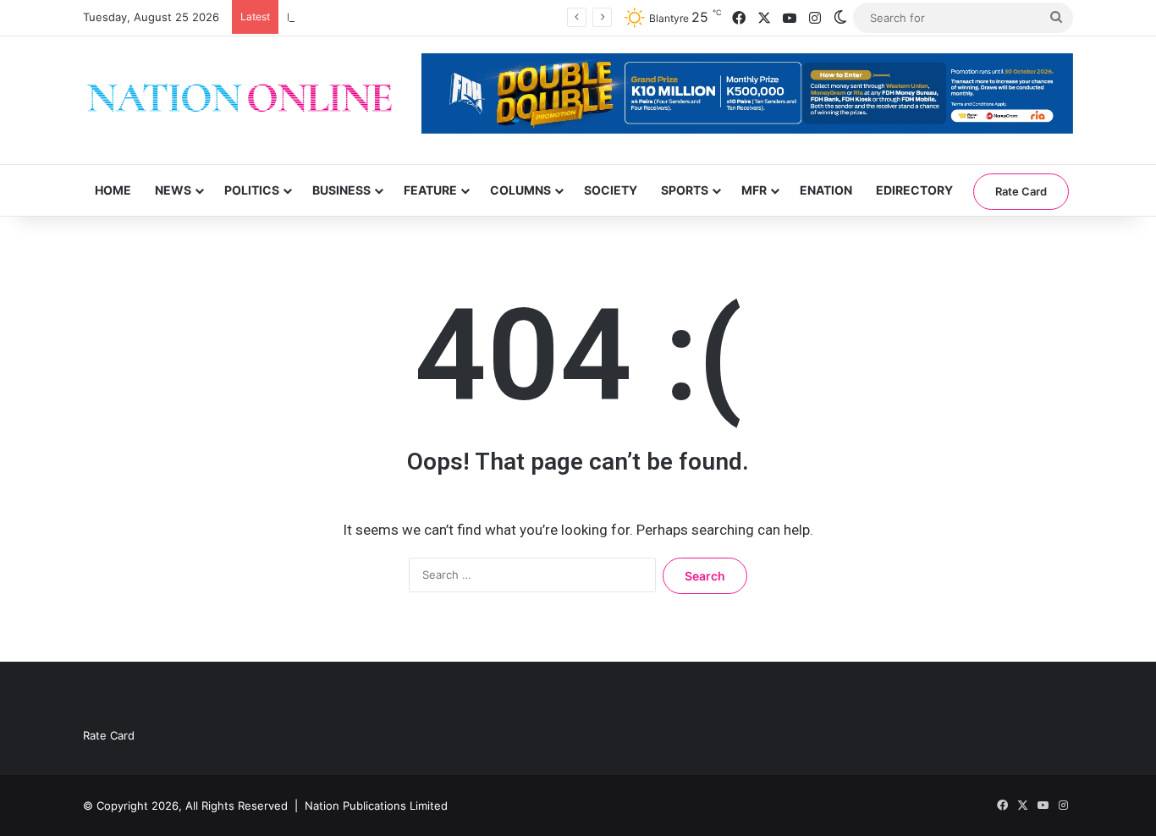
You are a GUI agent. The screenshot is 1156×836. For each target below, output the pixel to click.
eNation (826, 190)
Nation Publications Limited (376, 805)
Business (341, 190)
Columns (520, 190)
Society (610, 190)
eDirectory (914, 190)
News (173, 190)
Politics (251, 190)
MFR (754, 190)
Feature (430, 190)
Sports (684, 190)
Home (113, 190)
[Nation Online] (239, 100)
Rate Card (1021, 191)
